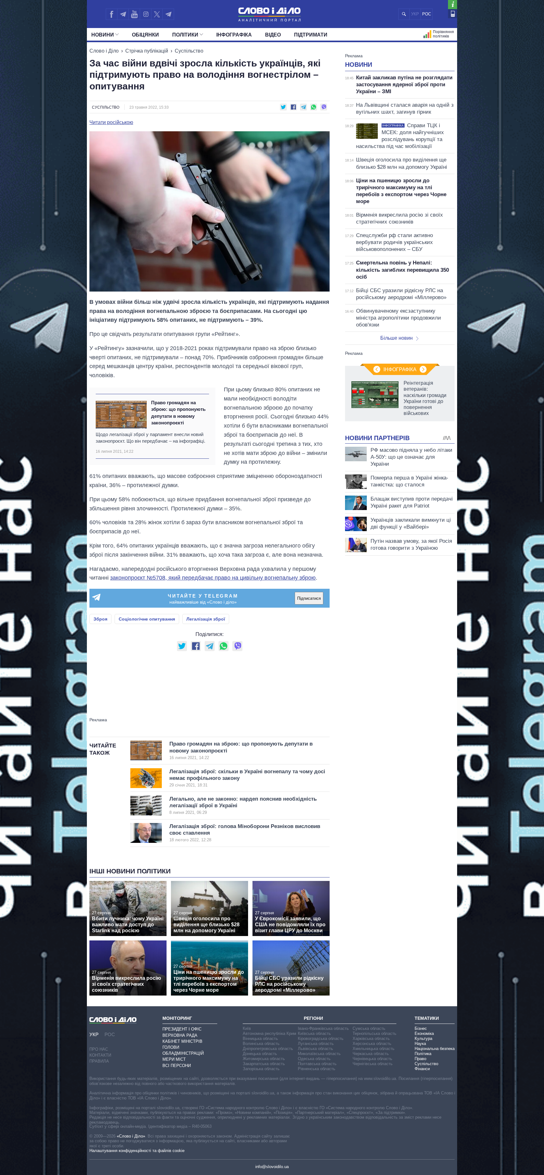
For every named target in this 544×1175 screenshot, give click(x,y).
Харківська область (371, 1038)
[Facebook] (111, 14)
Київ (247, 1028)
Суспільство (189, 51)
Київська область (314, 1033)
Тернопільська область (374, 1033)
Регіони (313, 1018)
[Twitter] (157, 14)
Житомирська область (264, 1058)
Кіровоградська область (320, 1038)
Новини (102, 34)
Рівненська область (316, 1068)
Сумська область (369, 1028)
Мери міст (174, 1059)
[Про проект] (452, 4)
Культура (423, 1038)
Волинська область (261, 1043)
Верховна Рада (179, 1035)
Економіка (424, 1033)
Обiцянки (145, 34)
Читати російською (111, 122)
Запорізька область (261, 1068)
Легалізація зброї (205, 619)
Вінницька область (260, 1038)
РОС (426, 14)
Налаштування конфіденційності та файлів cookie (136, 1150)
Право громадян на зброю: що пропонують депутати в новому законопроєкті (178, 412)
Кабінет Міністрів (182, 1041)
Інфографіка (234, 34)
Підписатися (309, 598)
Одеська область (314, 1058)
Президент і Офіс (181, 1029)
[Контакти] (452, 13)
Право (420, 1058)
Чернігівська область (373, 1063)
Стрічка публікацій (146, 51)
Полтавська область (317, 1063)
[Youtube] (134, 14)
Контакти (100, 1055)
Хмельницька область (373, 1048)
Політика (423, 1053)
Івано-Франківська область (323, 1028)
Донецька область (260, 1053)
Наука (420, 1043)
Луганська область (316, 1043)
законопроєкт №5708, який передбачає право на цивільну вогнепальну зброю (213, 578)
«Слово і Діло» (131, 1136)
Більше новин (396, 338)
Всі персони (176, 1065)
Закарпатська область (264, 1063)
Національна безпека (435, 1048)
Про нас (98, 1049)
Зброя (100, 619)
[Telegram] (122, 14)
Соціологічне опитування (147, 619)
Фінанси (422, 1068)
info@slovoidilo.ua (272, 1166)
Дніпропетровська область (268, 1048)
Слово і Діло (104, 51)
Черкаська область (371, 1053)
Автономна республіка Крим (269, 1033)
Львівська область (315, 1048)
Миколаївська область (319, 1053)
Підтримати (310, 34)
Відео (273, 34)
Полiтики (185, 34)
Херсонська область (372, 1043)
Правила (99, 1061)
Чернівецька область (372, 1058)
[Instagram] (145, 14)
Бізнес (421, 1028)
